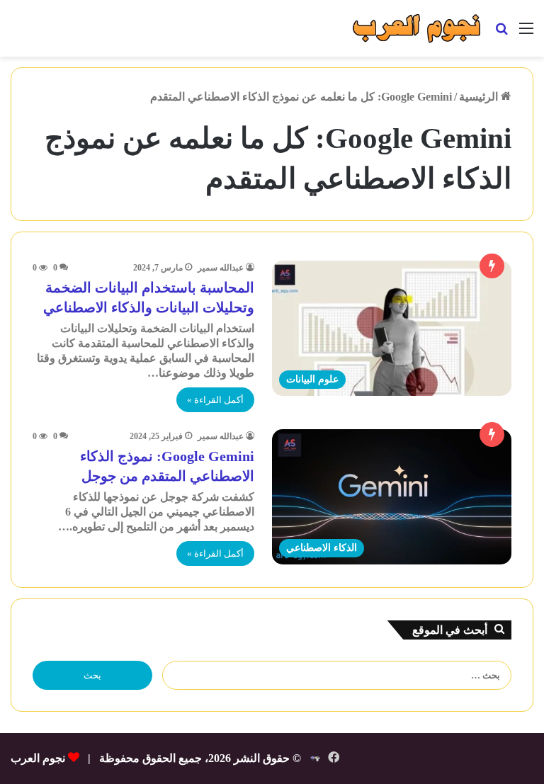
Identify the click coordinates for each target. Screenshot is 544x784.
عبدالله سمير (221, 268)
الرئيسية (480, 97)
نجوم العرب (38, 758)
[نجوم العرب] (416, 28)
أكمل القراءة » (215, 399)
